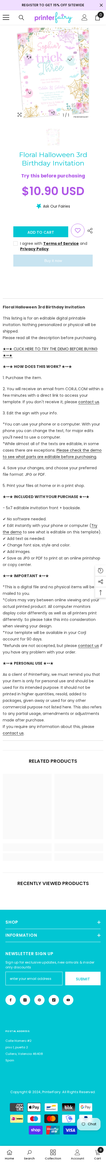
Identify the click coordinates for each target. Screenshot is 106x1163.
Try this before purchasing (53, 176)
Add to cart (40, 232)
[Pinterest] (39, 1000)
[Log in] (85, 17)
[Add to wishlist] (78, 230)
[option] (53, 73)
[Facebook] (10, 1000)
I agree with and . (53, 246)
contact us (88, 402)
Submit (83, 979)
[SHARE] (89, 230)
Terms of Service (61, 243)
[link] (27, 847)
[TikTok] (54, 1000)
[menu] (6, 17)
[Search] (21, 17)
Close (101, 5)
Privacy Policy (34, 249)
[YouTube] (68, 1000)
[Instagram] (25, 1000)
